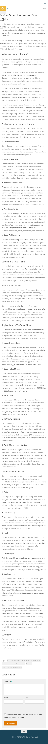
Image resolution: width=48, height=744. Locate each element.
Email (27, 697)
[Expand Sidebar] (3, 8)
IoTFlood (5, 2)
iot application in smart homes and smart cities (25, 660)
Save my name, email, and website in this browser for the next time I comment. (23, 715)
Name (6, 697)
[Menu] (45, 3)
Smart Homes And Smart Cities (12, 667)
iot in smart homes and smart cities (13, 664)
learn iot (28, 664)
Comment (8, 682)
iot (8, 660)
